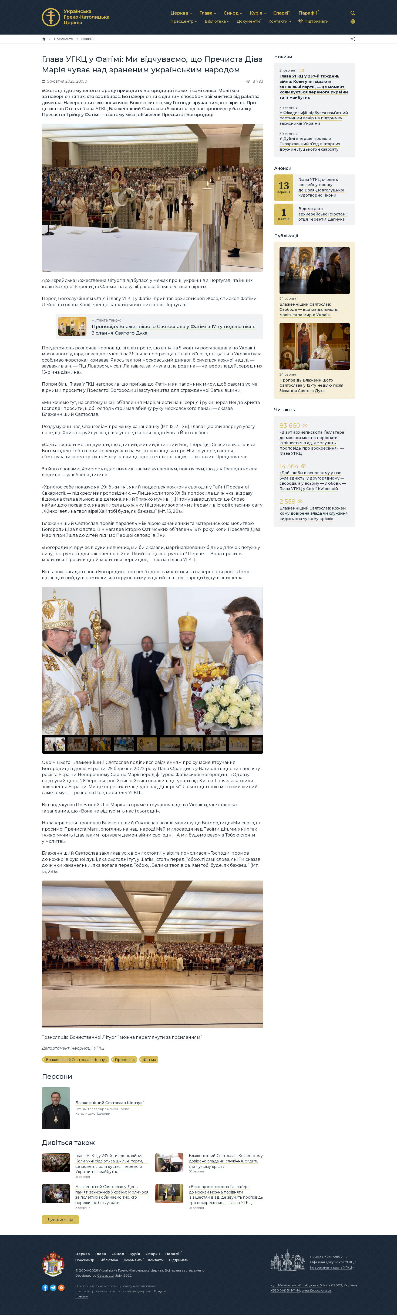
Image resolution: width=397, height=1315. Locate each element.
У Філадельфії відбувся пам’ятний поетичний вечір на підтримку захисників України (314, 118)
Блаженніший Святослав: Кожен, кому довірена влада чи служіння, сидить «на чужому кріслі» (226, 1161)
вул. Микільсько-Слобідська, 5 (296, 1285)
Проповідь (124, 1059)
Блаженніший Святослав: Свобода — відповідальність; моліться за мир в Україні (309, 309)
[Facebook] (45, 1287)
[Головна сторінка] (44, 39)
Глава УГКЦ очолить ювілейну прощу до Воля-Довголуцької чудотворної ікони (321, 187)
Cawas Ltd (105, 1275)
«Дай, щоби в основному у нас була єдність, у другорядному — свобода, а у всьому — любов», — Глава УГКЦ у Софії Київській (313, 480)
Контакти (156, 1260)
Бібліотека (109, 1260)
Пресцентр (84, 1260)
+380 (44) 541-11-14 (285, 1290)
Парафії (173, 1254)
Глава (100, 1254)
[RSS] (61, 1287)
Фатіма (149, 1059)
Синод (118, 1254)
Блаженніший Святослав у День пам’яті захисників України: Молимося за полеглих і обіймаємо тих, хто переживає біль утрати (111, 1194)
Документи (133, 1260)
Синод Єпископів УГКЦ (329, 1257)
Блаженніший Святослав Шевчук (76, 1059)
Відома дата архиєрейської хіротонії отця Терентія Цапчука (323, 214)
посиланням (186, 1037)
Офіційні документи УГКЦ (332, 1262)
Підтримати (179, 1260)
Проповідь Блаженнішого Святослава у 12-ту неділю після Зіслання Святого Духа (311, 385)
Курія (135, 1254)
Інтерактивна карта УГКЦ (331, 1267)
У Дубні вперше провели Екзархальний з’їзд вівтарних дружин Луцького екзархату (310, 143)
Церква (82, 1254)
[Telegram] (53, 1287)
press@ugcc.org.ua (317, 1290)
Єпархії (153, 1254)
